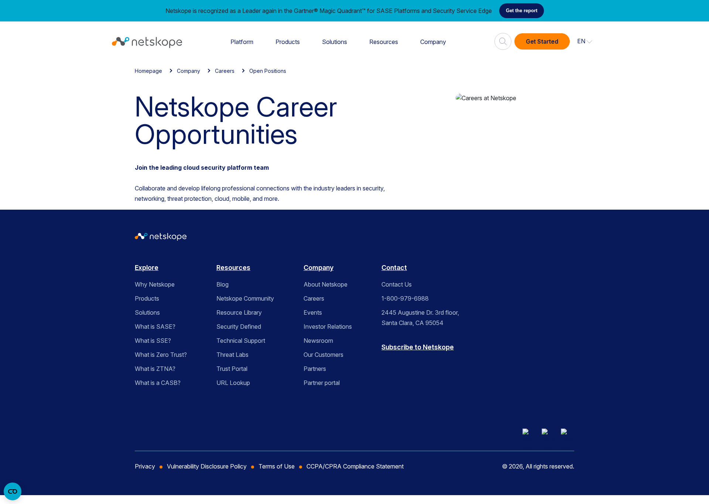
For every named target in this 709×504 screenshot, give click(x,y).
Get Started (542, 41)
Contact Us (396, 284)
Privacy (145, 466)
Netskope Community (245, 298)
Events (313, 312)
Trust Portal (231, 368)
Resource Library (239, 312)
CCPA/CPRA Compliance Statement (355, 466)
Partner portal (322, 382)
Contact (394, 267)
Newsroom (318, 340)
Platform (241, 41)
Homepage (148, 71)
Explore (146, 267)
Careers (224, 71)
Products (287, 41)
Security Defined (238, 326)
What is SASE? (155, 326)
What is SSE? (153, 340)
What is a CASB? (158, 382)
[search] (503, 38)
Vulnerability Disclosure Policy (207, 466)
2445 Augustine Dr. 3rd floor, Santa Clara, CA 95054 (420, 318)
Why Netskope (155, 284)
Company (433, 41)
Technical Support (240, 340)
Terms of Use (276, 466)
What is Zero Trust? (161, 354)
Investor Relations (328, 326)
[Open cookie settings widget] (12, 491)
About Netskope (325, 284)
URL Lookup (233, 382)
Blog (222, 284)
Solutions (334, 41)
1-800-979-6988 (405, 298)
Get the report (521, 10)
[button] (585, 41)
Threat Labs (232, 354)
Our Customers (323, 354)
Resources (383, 41)
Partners (315, 368)
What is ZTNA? (155, 368)
